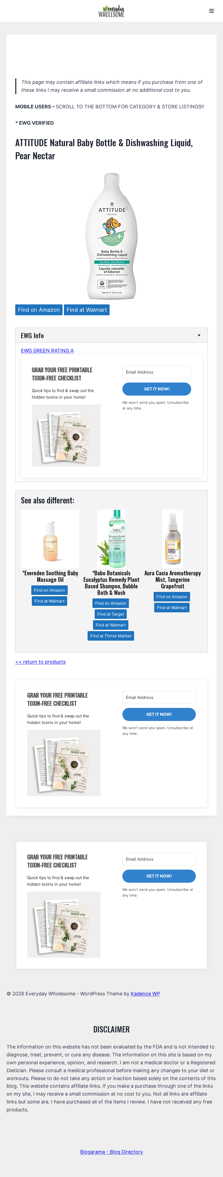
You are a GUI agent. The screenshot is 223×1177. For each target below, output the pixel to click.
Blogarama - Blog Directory (111, 1152)
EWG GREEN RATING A (47, 350)
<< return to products (40, 662)
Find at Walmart (87, 310)
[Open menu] (211, 11)
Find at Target (110, 614)
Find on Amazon (39, 310)
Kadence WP (145, 993)
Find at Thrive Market (110, 635)
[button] (66, 436)
